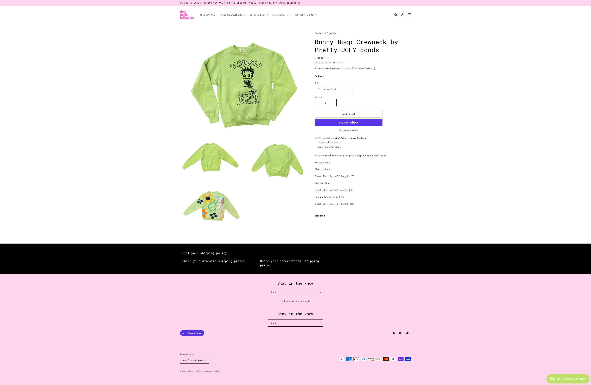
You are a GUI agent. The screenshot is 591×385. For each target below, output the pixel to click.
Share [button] (321, 75)
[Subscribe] (319, 292)
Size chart (320, 215)
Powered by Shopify (213, 371)
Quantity (318, 96)
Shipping (319, 62)
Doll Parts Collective (196, 371)
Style (317, 83)
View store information (329, 146)
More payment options (348, 130)
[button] (208, 15)
